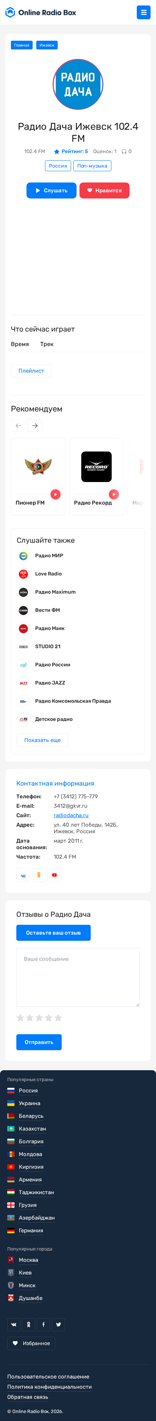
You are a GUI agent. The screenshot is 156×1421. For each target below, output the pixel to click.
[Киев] (11, 1272)
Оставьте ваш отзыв (53, 933)
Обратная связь (27, 1397)
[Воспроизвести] (55, 494)
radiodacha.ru (71, 815)
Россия (58, 166)
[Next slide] (35, 425)
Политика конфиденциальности (49, 1387)
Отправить (39, 1042)
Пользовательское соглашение (48, 1376)
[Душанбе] (11, 1298)
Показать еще (42, 740)
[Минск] (11, 1285)
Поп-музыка (92, 166)
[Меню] (144, 12)
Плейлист (31, 371)
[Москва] (11, 1260)
